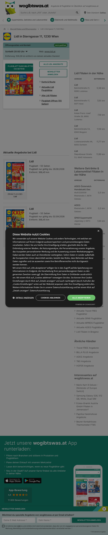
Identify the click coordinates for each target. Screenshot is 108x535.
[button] (23, 297)
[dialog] (54, 267)
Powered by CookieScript (85, 304)
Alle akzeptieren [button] (81, 297)
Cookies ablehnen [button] (50, 297)
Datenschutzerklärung (40, 290)
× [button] (98, 231)
